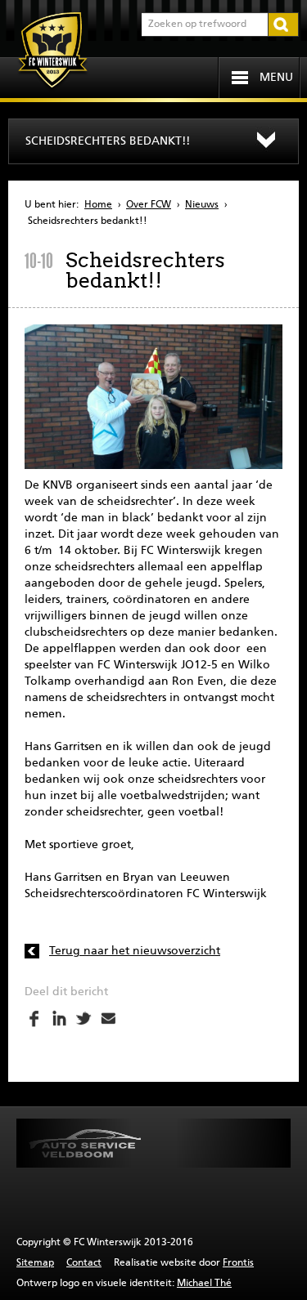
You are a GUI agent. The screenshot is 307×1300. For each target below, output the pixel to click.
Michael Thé (204, 1284)
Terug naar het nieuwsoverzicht (134, 951)
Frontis (238, 1263)
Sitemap (35, 1263)
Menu (276, 77)
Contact (84, 1263)
